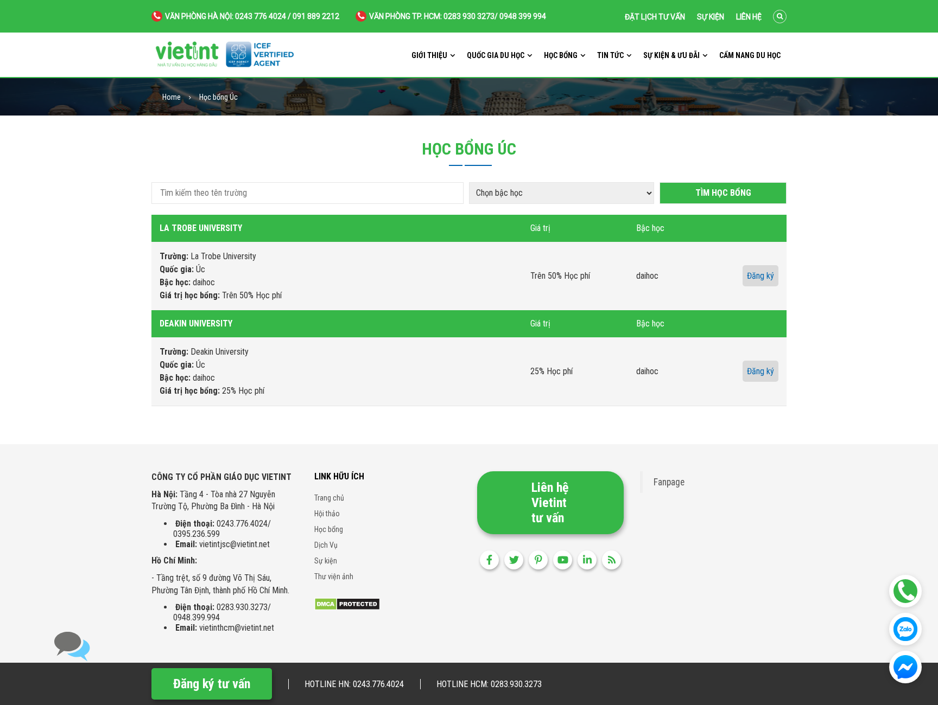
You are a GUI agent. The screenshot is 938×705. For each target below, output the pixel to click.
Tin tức (610, 55)
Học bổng (561, 55)
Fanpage (669, 482)
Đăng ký (760, 276)
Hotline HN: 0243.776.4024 (354, 684)
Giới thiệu (429, 55)
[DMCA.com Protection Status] (347, 603)
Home (171, 97)
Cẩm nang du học (750, 55)
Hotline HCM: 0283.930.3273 (489, 684)
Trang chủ (329, 497)
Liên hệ (749, 16)
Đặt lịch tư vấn (655, 16)
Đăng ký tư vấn (211, 683)
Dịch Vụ (326, 545)
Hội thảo (327, 513)
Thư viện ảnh (333, 576)
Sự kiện (710, 16)
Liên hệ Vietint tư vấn (549, 502)
